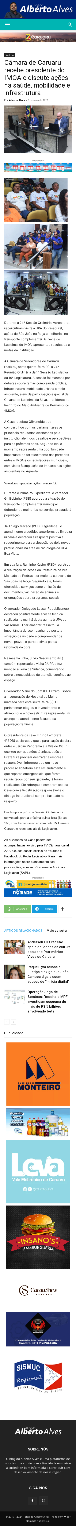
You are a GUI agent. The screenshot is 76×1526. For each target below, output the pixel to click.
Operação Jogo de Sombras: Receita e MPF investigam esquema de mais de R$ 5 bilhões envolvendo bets (47, 1001)
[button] (7, 24)
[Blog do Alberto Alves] (38, 9)
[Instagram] (43, 1500)
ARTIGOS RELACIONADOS (23, 931)
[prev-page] (7, 1022)
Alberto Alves (17, 100)
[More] (62, 909)
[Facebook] (32, 1501)
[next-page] (13, 1022)
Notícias (9, 55)
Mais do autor (57, 931)
